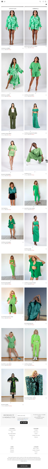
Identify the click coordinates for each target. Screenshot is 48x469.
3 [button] (12, 46)
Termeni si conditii (12, 430)
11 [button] (41, 131)
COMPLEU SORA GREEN (6, 133)
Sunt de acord (24, 466)
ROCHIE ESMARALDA (28, 323)
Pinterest (12, 450)
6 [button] (15, 46)
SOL (12, 438)
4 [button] (13, 46)
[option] (12, 26)
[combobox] (12, 8)
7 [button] (16, 131)
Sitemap (36, 437)
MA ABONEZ (24, 422)
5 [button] (14, 46)
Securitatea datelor (12, 433)
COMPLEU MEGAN (28, 364)
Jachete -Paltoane (36, 450)
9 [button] (39, 131)
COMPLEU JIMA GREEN (29, 95)
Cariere (36, 433)
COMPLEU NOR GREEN (6, 242)
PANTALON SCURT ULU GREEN (30, 46)
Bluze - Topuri (36, 448)
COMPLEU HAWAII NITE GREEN (30, 133)
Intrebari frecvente (36, 435)
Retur (12, 431)
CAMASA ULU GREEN (5, 48)
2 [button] (11, 46)
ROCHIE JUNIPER (4, 404)
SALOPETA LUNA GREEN (6, 364)
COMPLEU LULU (27, 173)
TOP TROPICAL (4, 208)
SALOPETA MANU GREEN (29, 208)
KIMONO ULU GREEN (5, 95)
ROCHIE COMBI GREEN (6, 174)
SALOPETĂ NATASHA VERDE (7, 316)
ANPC (12, 437)
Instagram (12, 451)
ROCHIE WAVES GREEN (6, 282)
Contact (36, 430)
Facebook (12, 448)
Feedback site (12, 435)
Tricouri (36, 451)
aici (26, 461)
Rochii (36, 453)
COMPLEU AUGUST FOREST (30, 282)
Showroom (36, 431)
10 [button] (40, 131)
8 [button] (38, 131)
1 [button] (10, 46)
